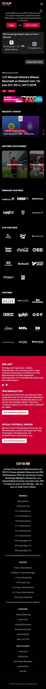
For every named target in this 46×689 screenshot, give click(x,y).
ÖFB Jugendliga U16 (23, 545)
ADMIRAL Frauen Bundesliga (23, 572)
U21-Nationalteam (23, 511)
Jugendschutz (23, 666)
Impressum (23, 651)
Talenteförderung (23, 614)
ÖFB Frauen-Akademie (23, 597)
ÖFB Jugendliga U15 (23, 550)
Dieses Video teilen (34, 62)
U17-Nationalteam (23, 525)
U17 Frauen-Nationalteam (23, 592)
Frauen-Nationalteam (23, 567)
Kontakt (23, 671)
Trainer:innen (23, 619)
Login (11, 25)
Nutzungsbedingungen (23, 661)
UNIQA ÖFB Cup (23, 506)
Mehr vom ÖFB (23, 639)
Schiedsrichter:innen (23, 624)
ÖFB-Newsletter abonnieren (15, 412)
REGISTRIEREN (31, 25)
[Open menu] (41, 3)
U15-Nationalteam (23, 535)
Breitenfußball (23, 634)
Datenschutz (23, 656)
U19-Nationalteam (23, 515)
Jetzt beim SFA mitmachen (14, 440)
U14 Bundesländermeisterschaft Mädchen (23, 602)
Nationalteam (23, 501)
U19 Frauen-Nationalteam (23, 587)
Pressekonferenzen (23, 629)
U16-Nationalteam (23, 530)
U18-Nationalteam (23, 520)
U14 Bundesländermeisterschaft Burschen (23, 555)
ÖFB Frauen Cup (23, 582)
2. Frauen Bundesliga (23, 577)
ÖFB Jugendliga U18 (23, 540)
